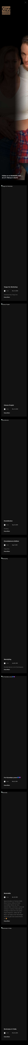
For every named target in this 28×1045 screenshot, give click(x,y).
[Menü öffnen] (25, 2)
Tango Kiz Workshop (11, 287)
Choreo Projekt (9, 405)
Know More (7, 297)
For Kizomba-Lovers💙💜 (12, 777)
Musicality (7, 893)
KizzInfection (8, 521)
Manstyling (7, 659)
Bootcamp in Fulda (10, 1029)
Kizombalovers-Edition (11, 541)
